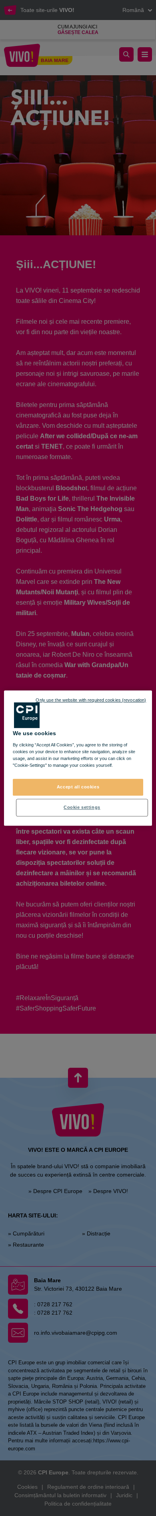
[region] (78, 758)
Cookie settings (82, 807)
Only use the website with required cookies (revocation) (91, 700)
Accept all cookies (78, 786)
